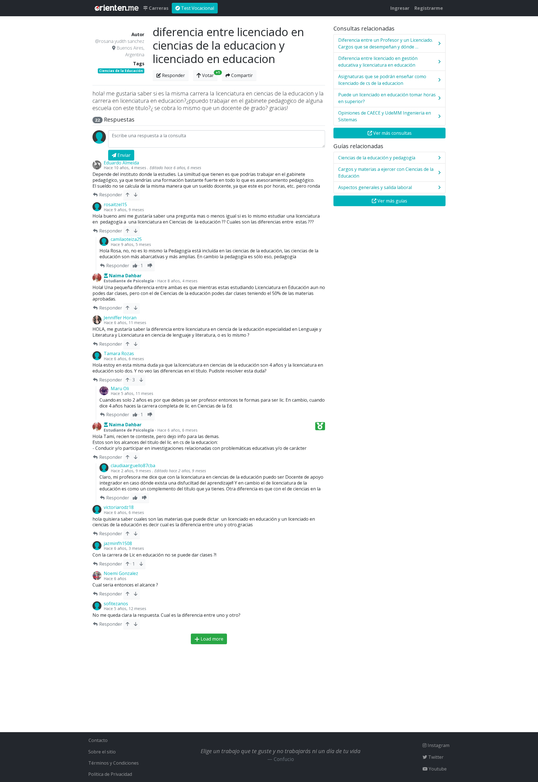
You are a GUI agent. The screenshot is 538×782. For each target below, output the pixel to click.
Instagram (437, 745)
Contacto (98, 740)
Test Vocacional (197, 8)
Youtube (437, 769)
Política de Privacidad (110, 774)
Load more (211, 639)
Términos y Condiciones (113, 763)
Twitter (435, 757)
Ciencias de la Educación (121, 70)
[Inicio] (116, 8)
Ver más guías (391, 201)
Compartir (241, 75)
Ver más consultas (392, 133)
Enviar (123, 155)
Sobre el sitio (102, 752)
